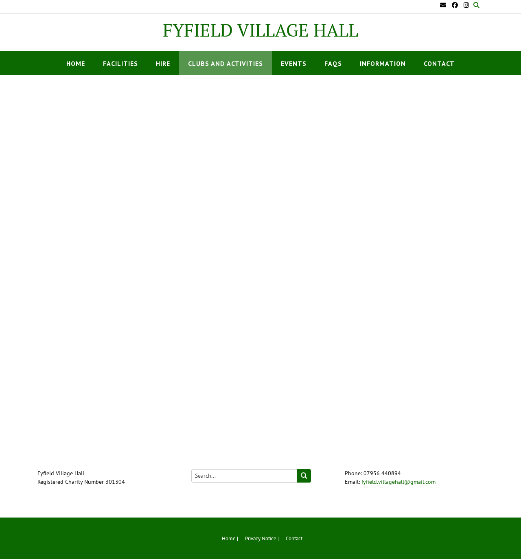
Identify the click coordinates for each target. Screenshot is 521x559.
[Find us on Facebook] (455, 5)
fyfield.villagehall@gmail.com (398, 481)
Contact (439, 63)
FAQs (333, 63)
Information (383, 63)
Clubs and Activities (225, 63)
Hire (163, 63)
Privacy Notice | (262, 538)
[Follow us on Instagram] (466, 5)
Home (75, 63)
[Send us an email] (443, 5)
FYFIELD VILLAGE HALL (260, 30)
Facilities (120, 63)
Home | (230, 538)
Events (293, 63)
